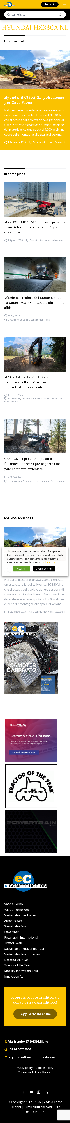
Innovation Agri (14, 976)
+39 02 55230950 (19, 1049)
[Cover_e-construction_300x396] (35, 658)
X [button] (62, 551)
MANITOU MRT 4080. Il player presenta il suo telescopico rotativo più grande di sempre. (35, 227)
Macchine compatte (40, 481)
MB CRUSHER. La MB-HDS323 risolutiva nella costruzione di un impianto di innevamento (30, 382)
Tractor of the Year (17, 965)
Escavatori (60, 142)
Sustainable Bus (15, 926)
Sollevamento (58, 240)
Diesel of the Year (16, 960)
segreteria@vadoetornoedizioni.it (33, 1057)
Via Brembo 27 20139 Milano (28, 1041)
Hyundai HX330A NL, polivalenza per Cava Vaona (34, 100)
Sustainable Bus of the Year (23, 954)
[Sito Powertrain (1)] (31, 831)
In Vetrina (15, 401)
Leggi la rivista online (35, 1014)
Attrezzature (14, 398)
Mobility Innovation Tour (21, 971)
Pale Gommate (58, 481)
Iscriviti (49, 4)
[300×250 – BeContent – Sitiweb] (31, 740)
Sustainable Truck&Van (20, 915)
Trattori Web (13, 943)
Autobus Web (13, 921)
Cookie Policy (44, 1068)
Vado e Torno (13, 904)
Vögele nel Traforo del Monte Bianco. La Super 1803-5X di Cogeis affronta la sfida (34, 302)
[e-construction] (9, 4)
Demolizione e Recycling (34, 398)
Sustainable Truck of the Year (24, 949)
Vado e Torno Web (17, 910)
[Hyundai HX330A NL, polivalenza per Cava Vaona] (35, 69)
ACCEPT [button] (21, 568)
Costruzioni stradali (18, 319)
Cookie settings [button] (44, 568)
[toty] (31, 786)
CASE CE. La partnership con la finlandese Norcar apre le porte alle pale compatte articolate (32, 464)
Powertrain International (21, 937)
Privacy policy (24, 1068)
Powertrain (11, 932)
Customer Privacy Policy (34, 1072)
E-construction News (43, 142)
